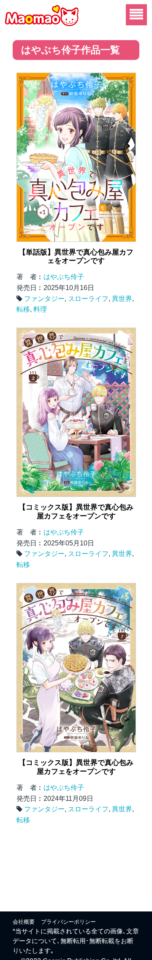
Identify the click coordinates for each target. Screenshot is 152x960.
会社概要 (24, 922)
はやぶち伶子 (63, 276)
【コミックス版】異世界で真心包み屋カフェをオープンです (76, 511)
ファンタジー (44, 298)
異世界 (122, 298)
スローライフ (88, 298)
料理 (40, 309)
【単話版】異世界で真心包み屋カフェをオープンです (76, 256)
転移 (23, 309)
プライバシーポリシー (68, 922)
